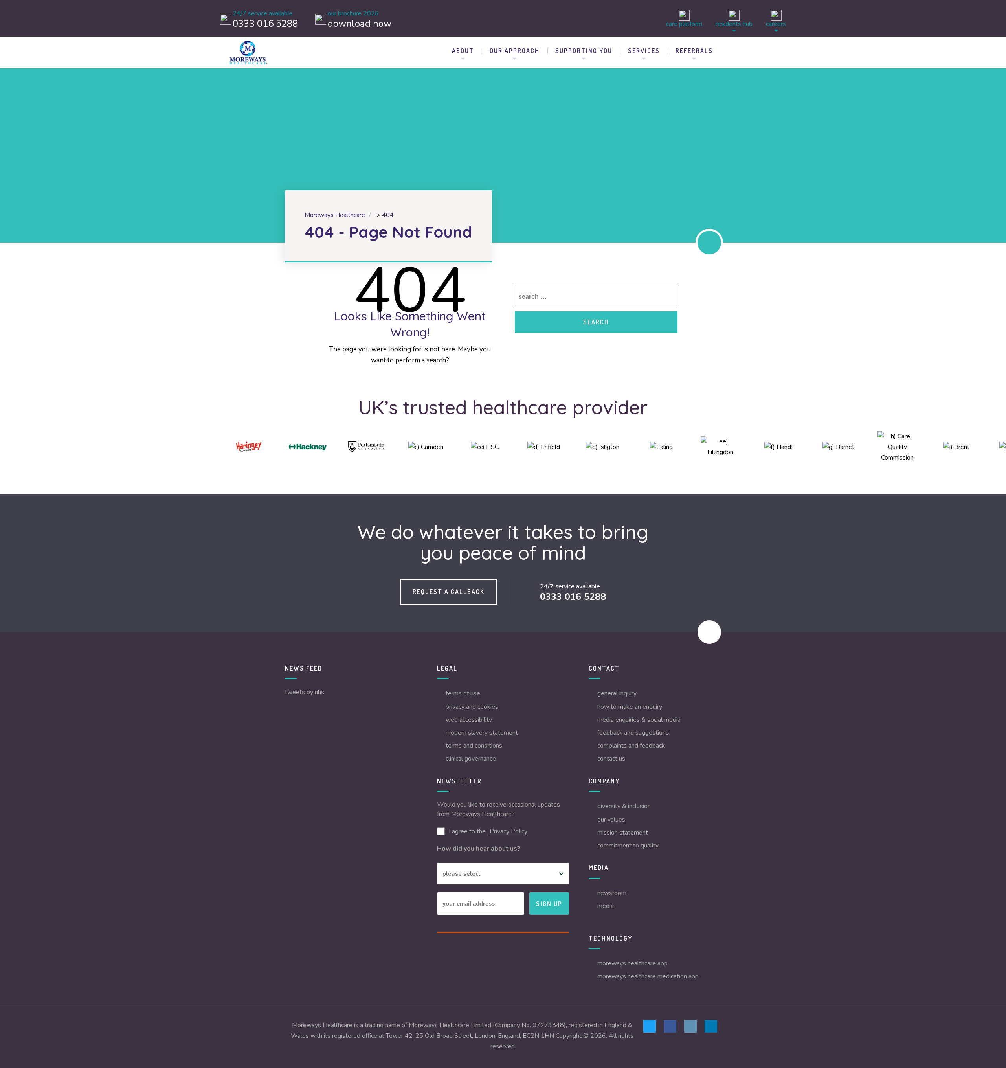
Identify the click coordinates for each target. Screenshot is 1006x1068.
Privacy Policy (508, 831)
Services (644, 51)
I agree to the (488, 831)
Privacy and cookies (472, 706)
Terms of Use (463, 693)
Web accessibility (469, 719)
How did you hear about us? (478, 848)
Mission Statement (622, 832)
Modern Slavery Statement (482, 732)
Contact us (611, 758)
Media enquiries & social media (639, 719)
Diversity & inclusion (624, 806)
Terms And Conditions (474, 745)
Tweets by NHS (304, 692)
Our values (611, 819)
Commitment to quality (628, 845)
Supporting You (583, 51)
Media (605, 906)
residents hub (734, 23)
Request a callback (449, 592)
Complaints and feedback (631, 745)
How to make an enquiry (629, 706)
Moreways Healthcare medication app (648, 976)
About (463, 51)
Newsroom (611, 893)
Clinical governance (471, 758)
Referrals (694, 51)
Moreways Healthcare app (632, 963)
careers (776, 23)
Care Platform (684, 23)
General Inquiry (617, 693)
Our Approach (515, 51)
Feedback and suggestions (633, 732)
